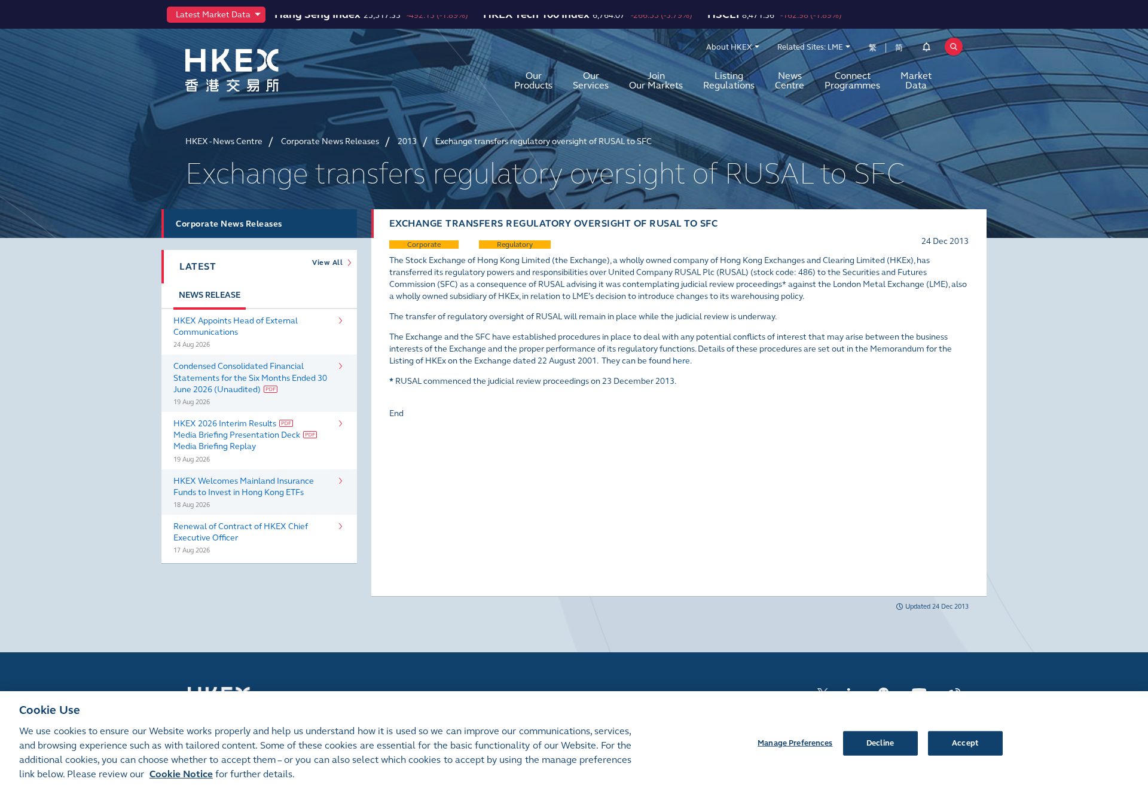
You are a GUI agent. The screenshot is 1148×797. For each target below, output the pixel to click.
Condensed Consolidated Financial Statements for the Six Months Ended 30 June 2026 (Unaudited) (250, 377)
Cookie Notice (181, 774)
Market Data (916, 80)
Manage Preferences (795, 742)
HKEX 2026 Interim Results (224, 424)
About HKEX (729, 47)
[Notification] (926, 49)
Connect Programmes (852, 80)
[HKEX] (263, 70)
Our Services (591, 80)
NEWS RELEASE (209, 295)
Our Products (533, 80)
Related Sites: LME (810, 47)
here (681, 361)
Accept (965, 742)
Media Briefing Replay (214, 446)
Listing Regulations (729, 80)
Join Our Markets (656, 80)
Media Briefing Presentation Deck (236, 435)
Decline (880, 742)
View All (329, 262)
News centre (789, 80)
